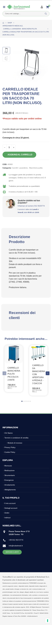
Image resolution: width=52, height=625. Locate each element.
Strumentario (9, 475)
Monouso (8, 466)
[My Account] (42, 7)
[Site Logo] (18, 7)
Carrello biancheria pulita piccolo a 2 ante (14, 374)
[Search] (45, 13)
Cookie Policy (9, 452)
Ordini (6, 513)
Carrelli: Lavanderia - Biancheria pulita (27, 168)
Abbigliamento (10, 490)
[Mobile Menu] (5, 7)
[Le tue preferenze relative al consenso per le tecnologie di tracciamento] (47, 620)
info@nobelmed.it (16, 546)
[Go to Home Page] (3, 22)
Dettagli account (10, 508)
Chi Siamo (8, 433)
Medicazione (9, 470)
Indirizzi (7, 518)
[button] (16, 64)
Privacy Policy (9, 447)
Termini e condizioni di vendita (16, 438)
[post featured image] (13, 354)
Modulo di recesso (15, 443)
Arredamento (9, 485)
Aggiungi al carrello (20, 155)
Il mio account (10, 503)
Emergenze (9, 480)
